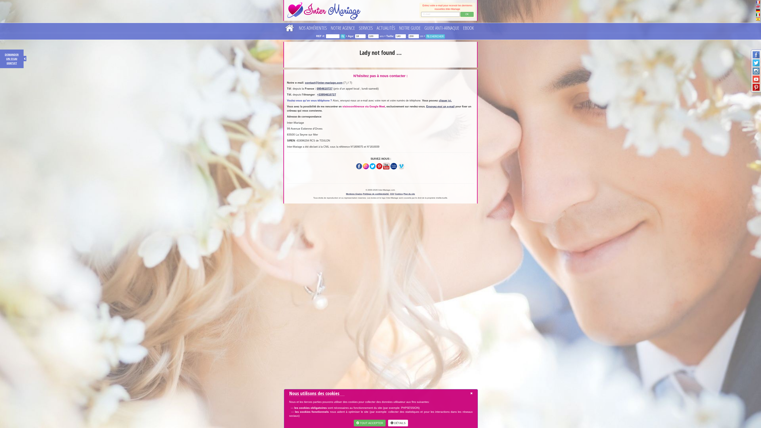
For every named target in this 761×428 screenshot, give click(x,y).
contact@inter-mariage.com (323, 82)
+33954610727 (326, 94)
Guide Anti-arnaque (441, 28)
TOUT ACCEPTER (371, 423)
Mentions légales (354, 194)
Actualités (386, 28)
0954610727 (325, 88)
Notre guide (410, 28)
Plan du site (409, 194)
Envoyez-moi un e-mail (440, 106)
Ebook (468, 28)
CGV (392, 194)
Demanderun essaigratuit (12, 59)
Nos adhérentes (313, 28)
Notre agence (343, 28)
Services (366, 28)
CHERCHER (436, 36)
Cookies (399, 194)
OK (467, 14)
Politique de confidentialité (376, 194)
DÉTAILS (399, 423)
